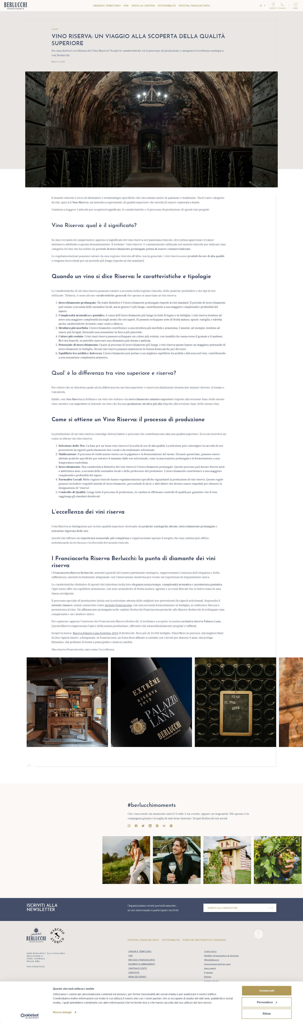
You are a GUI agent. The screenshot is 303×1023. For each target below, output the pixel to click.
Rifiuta (267, 1013)
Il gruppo (208, 973)
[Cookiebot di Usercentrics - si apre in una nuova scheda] (29, 1016)
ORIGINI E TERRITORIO (107, 6)
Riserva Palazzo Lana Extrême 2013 (95, 633)
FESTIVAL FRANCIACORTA (194, 6)
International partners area (217, 964)
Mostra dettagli (62, 1012)
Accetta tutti (266, 990)
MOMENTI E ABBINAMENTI (141, 964)
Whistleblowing (211, 960)
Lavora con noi (211, 981)
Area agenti (210, 968)
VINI (126, 6)
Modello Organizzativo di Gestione (221, 956)
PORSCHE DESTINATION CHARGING (204, 940)
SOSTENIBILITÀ (167, 6)
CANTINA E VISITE (137, 968)
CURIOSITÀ (133, 973)
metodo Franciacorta (118, 605)
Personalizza (265, 1002)
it (261, 6)
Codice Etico (210, 951)
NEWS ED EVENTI (137, 977)
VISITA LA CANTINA (143, 6)
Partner (207, 977)
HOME (55, 29)
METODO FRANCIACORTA (141, 960)
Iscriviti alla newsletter (222, 908)
